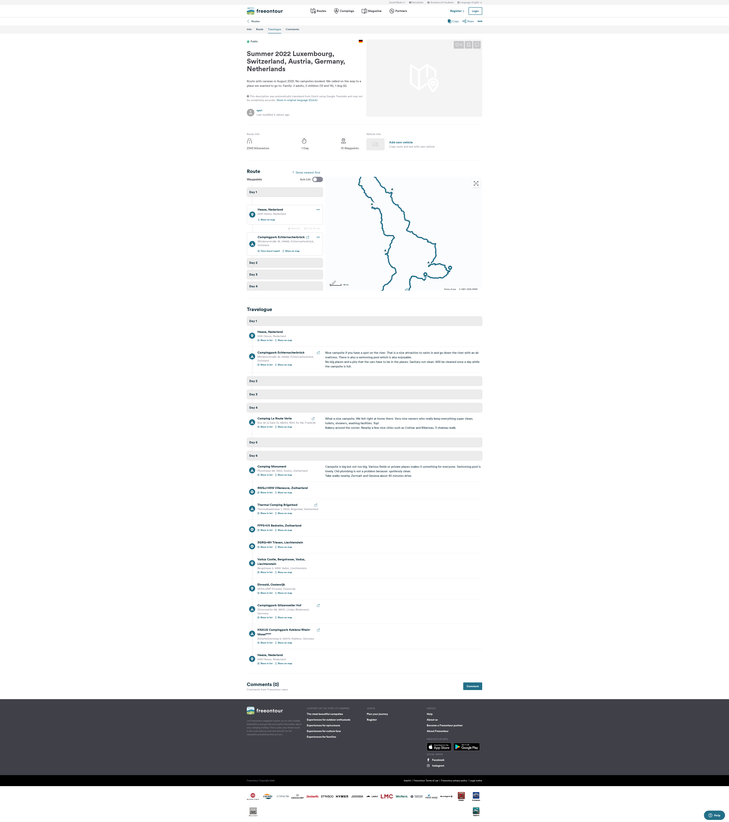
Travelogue (274, 29)
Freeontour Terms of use (426, 780)
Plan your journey (377, 714)
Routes (321, 11)
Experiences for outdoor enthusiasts (328, 720)
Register (456, 11)
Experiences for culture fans (324, 731)
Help (430, 714)
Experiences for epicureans (323, 725)
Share (470, 21)
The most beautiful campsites (325, 714)
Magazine (375, 11)
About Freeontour (437, 731)
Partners (401, 11)
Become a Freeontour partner (445, 725)
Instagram (438, 766)
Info (249, 29)
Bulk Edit (305, 179)
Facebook (438, 760)
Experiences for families (321, 737)
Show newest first (308, 172)
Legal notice (475, 780)
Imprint (407, 780)
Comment (473, 686)
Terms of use (450, 289)
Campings (347, 11)
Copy (455, 21)
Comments (292, 29)
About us (432, 720)
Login (475, 11)
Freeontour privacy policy (454, 780)
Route (259, 29)
